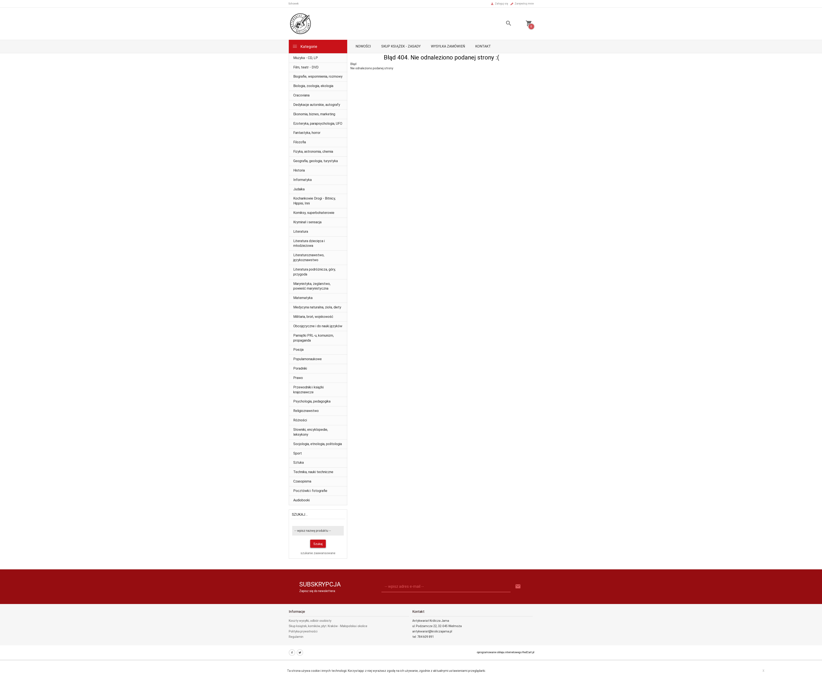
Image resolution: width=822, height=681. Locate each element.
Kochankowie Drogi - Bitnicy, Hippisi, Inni (314, 200)
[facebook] (292, 652)
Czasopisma (302, 481)
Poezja (298, 350)
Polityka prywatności (303, 631)
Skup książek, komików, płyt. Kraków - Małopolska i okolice (328, 626)
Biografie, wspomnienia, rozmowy (317, 76)
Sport (297, 453)
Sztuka (298, 462)
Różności (300, 420)
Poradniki (300, 368)
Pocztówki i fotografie (310, 491)
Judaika (299, 189)
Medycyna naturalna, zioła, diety (317, 307)
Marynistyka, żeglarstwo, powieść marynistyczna (312, 286)
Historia (299, 170)
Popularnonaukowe (307, 359)
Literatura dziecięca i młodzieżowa (309, 243)
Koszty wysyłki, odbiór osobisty (310, 620)
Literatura (300, 231)
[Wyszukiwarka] (503, 24)
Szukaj (318, 544)
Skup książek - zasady (401, 46)
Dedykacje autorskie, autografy (316, 105)
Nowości (363, 46)
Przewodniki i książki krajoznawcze (308, 389)
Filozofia (299, 142)
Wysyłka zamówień (448, 46)
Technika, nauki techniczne (313, 472)
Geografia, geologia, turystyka (315, 161)
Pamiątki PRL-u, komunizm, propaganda (313, 337)
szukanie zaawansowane (318, 553)
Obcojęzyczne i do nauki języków (317, 326)
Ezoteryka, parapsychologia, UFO (317, 123)
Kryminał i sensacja (307, 222)
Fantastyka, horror (306, 133)
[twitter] (300, 652)
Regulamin (296, 636)
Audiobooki (301, 500)
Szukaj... (300, 514)
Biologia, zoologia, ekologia (313, 86)
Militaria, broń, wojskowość (313, 317)
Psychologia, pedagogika (312, 401)
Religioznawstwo (306, 411)
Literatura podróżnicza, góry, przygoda (314, 271)
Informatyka (302, 180)
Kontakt (483, 46)
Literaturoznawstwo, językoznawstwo (308, 257)
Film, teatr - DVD (306, 67)
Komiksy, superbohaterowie (313, 213)
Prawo (298, 378)
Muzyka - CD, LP (305, 58)
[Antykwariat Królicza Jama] (300, 23)
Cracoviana (301, 95)
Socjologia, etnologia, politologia (317, 444)
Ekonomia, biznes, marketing (314, 114)
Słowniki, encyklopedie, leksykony (310, 432)
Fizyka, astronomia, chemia (313, 152)
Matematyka (303, 298)
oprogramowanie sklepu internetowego (499, 652)
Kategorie (308, 46)
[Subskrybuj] (518, 586)
